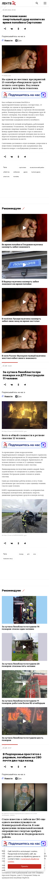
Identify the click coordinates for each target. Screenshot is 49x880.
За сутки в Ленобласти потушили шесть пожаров (22, 739)
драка (25, 172)
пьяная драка (35, 172)
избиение (16, 172)
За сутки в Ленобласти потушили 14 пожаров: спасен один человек (20, 628)
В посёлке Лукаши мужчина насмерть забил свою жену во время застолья (21, 320)
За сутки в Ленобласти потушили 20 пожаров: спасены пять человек (21, 665)
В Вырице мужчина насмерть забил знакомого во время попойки (20, 282)
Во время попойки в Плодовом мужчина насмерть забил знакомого (22, 245)
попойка (16, 176)
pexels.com (7, 75)
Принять (24, 866)
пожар (21, 554)
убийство (6, 172)
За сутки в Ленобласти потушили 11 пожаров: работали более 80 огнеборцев (23, 702)
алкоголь (6, 176)
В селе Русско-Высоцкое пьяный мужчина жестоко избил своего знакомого (24, 357)
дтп (28, 554)
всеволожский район (37, 167)
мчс (34, 554)
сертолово (22, 167)
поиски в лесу (8, 558)
